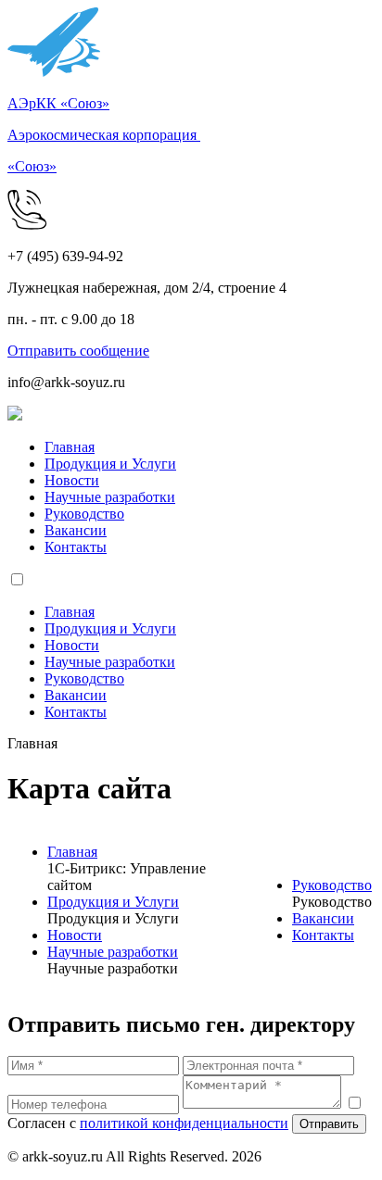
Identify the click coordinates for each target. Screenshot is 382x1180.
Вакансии (76, 530)
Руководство (84, 513)
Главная (70, 447)
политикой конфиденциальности (184, 1123)
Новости (72, 480)
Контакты (76, 547)
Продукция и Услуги (110, 463)
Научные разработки (110, 497)
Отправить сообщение (78, 350)
